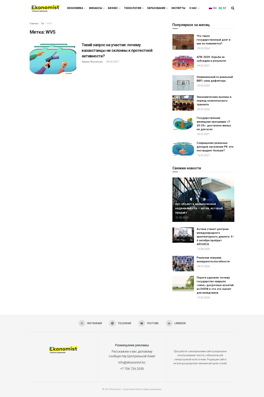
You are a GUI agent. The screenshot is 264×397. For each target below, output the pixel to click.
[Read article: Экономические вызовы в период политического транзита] (183, 103)
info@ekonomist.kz (131, 362)
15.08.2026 (203, 249)
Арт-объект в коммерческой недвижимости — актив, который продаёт (199, 208)
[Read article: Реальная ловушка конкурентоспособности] (183, 263)
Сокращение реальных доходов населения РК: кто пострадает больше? (215, 146)
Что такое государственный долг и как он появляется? (213, 39)
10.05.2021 (203, 155)
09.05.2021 (203, 65)
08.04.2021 (112, 61)
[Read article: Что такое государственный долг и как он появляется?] (183, 42)
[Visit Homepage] (46, 8)
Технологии (132, 8)
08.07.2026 (203, 266)
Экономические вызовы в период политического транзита (214, 100)
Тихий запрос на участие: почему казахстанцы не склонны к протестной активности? (117, 50)
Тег (42, 23)
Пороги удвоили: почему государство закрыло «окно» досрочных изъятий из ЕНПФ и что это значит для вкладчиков (215, 285)
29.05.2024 (203, 48)
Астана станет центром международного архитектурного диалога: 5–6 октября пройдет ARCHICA (215, 236)
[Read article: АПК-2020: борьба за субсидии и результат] (183, 63)
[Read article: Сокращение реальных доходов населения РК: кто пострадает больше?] (183, 149)
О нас (193, 8)
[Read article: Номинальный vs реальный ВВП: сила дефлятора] (183, 83)
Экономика (75, 8)
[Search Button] (232, 8)
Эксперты (178, 8)
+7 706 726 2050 (132, 369)
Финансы (95, 8)
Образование (156, 8)
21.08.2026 (181, 217)
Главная (34, 23)
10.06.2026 (203, 297)
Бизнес (113, 8)
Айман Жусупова (92, 61)
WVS (49, 23)
